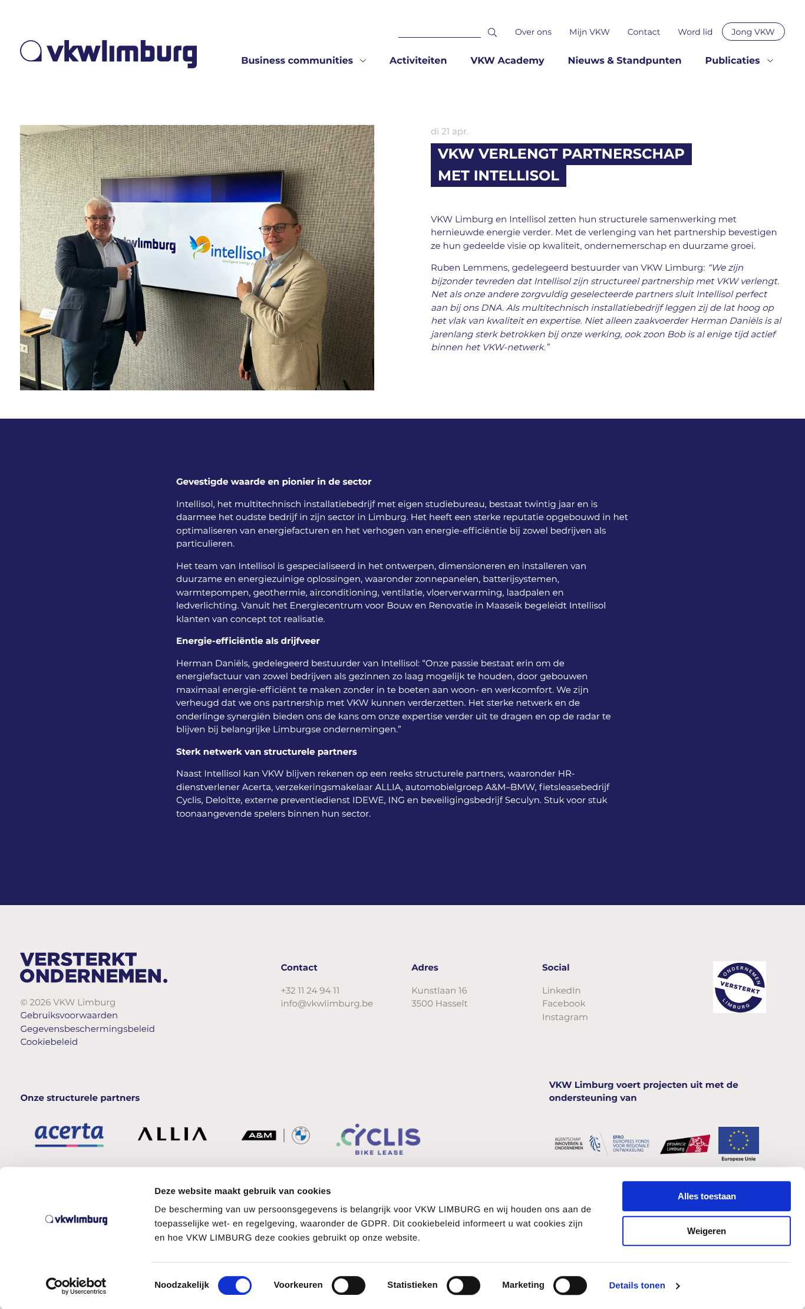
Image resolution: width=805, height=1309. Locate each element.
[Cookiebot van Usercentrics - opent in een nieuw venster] (76, 1286)
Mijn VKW (589, 32)
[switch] (348, 1285)
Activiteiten (418, 61)
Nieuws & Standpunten (624, 61)
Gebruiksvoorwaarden (69, 1015)
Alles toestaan (707, 1196)
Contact (644, 32)
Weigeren (706, 1231)
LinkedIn (561, 990)
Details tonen (637, 1286)
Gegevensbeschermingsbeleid (87, 1028)
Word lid (695, 32)
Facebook (563, 1003)
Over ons (533, 32)
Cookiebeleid (49, 1041)
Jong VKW (753, 32)
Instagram (565, 1016)
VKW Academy (507, 61)
